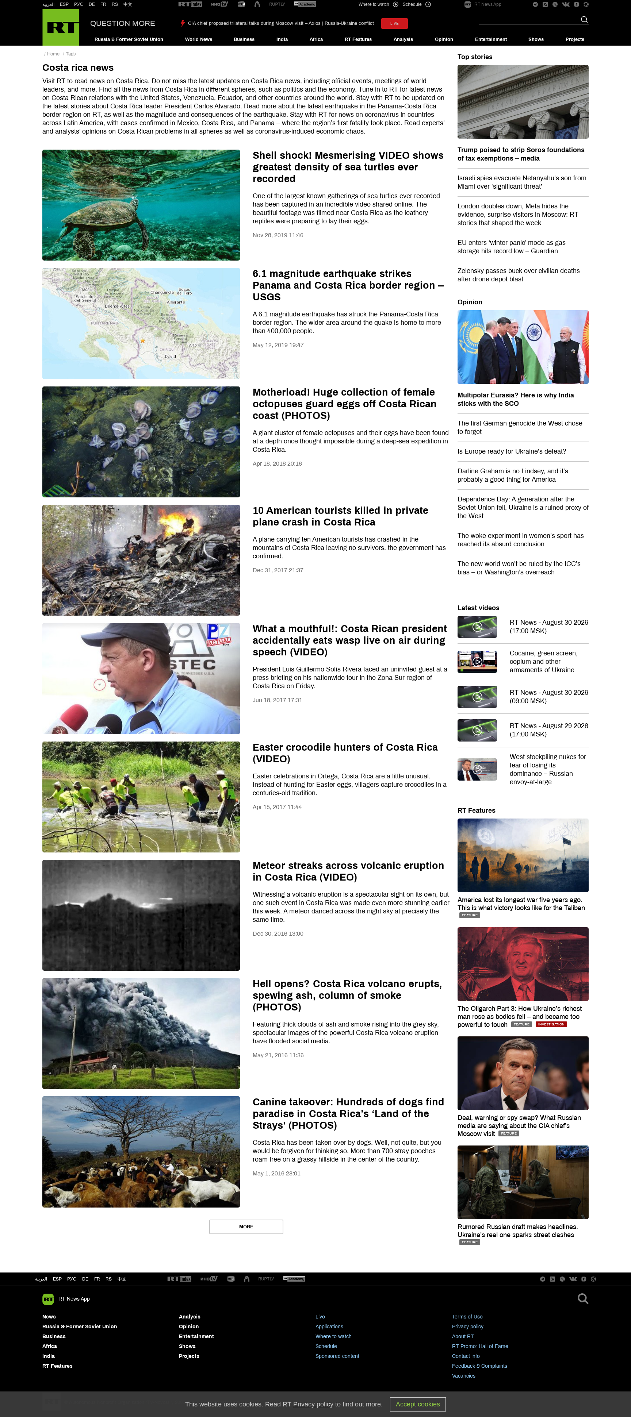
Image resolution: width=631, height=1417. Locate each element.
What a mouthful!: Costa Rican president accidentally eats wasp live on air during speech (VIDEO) (350, 640)
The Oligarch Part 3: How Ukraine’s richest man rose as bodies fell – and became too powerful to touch (520, 1016)
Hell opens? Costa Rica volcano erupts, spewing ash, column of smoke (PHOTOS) (347, 995)
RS (115, 4)
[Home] (60, 27)
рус (71, 1279)
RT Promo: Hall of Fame (480, 1346)
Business (244, 39)
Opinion (444, 39)
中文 (127, 4)
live (394, 24)
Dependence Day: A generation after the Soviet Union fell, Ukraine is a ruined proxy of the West (523, 508)
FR (103, 4)
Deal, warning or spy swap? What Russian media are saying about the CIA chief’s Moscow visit (519, 1125)
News (49, 1317)
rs (109, 1279)
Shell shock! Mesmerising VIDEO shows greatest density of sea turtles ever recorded (348, 167)
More (246, 1226)
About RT (463, 1336)
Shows (536, 39)
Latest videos (479, 608)
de (85, 1279)
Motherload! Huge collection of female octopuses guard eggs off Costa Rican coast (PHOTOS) (345, 404)
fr (97, 1279)
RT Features (358, 39)
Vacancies (463, 1376)
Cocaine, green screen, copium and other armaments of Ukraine (544, 662)
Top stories (475, 57)
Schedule (326, 1346)
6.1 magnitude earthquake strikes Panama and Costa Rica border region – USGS (348, 285)
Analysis (403, 39)
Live (320, 1317)
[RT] (190, 4)
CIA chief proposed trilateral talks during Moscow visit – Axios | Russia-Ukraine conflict (281, 23)
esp (57, 1279)
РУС (78, 4)
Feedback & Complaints (479, 1366)
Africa (316, 39)
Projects (575, 39)
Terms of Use (467, 1317)
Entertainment (491, 39)
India (282, 39)
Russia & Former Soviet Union (129, 39)
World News (198, 39)
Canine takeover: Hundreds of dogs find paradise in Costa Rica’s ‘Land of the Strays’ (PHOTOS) (348, 1114)
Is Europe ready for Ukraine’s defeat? (512, 451)
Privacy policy (467, 1326)
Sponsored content (337, 1356)
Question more (122, 23)
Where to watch (334, 1336)
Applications (329, 1326)
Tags (71, 54)
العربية (48, 4)
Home (53, 54)
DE (92, 4)
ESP (64, 4)
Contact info (466, 1356)
